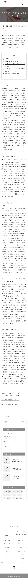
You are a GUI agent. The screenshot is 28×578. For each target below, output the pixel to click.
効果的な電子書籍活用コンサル (9, 404)
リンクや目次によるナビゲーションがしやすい (15, 65)
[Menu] (25, 3)
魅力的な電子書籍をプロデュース (10, 400)
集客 (4, 498)
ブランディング (7, 447)
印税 (13, 498)
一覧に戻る (14, 422)
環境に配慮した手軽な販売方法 (13, 73)
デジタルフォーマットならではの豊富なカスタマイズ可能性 (15, 70)
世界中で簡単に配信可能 (11, 61)
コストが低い (8, 59)
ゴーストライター (7, 494)
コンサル (10, 416)
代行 (5, 444)
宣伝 (21, 498)
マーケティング (16, 491)
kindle (14, 494)
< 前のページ (5, 422)
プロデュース (4, 416)
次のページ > (23, 422)
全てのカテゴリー (8, 433)
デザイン (9, 498)
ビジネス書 (19, 494)
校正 (22, 491)
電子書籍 (5, 491)
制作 (5, 441)
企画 (17, 498)
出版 (10, 491)
